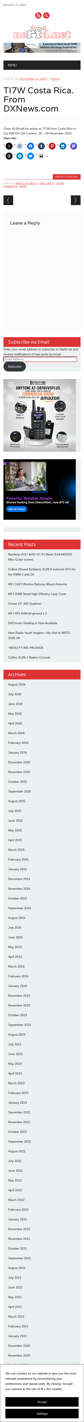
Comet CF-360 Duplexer (25, 603)
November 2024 (19, 888)
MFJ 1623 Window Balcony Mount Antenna (37, 584)
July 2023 (14, 1044)
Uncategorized (66, 176)
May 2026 (15, 713)
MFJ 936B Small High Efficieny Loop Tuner (37, 594)
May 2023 (15, 1063)
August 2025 (16, 801)
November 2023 (19, 1005)
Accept (42, 1402)
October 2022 (17, 1131)
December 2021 (19, 1229)
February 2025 (18, 859)
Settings (42, 1413)
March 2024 (16, 966)
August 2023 (16, 1034)
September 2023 (19, 1025)
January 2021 (17, 1336)
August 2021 (16, 1268)
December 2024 (19, 879)
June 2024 (15, 937)
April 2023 (15, 1073)
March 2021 (16, 1316)
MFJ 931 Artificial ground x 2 (27, 613)
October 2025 (17, 781)
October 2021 (17, 1248)
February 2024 (18, 976)
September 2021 (19, 1258)
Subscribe (14, 366)
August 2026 (16, 684)
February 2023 (18, 1093)
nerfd (55, 78)
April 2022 (15, 1190)
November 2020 (19, 1355)
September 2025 (19, 791)
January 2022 (17, 1219)
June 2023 (15, 1054)
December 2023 (19, 995)
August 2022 (16, 1151)
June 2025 (15, 820)
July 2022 (14, 1161)
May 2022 (15, 1180)
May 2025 (15, 830)
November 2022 (19, 1122)
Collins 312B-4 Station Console (29, 657)
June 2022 (15, 1170)
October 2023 (17, 1015)
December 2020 (19, 1345)
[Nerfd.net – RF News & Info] (42, 38)
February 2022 (18, 1209)
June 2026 (15, 704)
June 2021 (15, 1287)
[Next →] (76, 200)
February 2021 (18, 1326)
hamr (60, 183)
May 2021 (15, 1297)
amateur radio (26, 183)
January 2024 (17, 986)
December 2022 (19, 1112)
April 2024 (15, 956)
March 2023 (16, 1083)
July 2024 (14, 927)
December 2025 (19, 762)
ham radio (46, 183)
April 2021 (15, 1307)
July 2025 (14, 811)
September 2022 (19, 1141)
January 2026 (17, 752)
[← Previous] (8, 200)
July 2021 (14, 1277)
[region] (42, 1393)
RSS (38, 15)
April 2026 (15, 723)
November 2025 (19, 772)
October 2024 (17, 898)
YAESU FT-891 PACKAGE (26, 647)
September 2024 (19, 908)
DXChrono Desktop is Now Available (32, 623)
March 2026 (16, 733)
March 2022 (16, 1200)
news (23, 186)
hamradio (10, 186)
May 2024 (15, 947)
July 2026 (14, 694)
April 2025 (15, 840)
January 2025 (17, 869)
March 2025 (16, 849)
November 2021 (19, 1238)
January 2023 (17, 1102)
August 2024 (16, 918)
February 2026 (18, 742)
